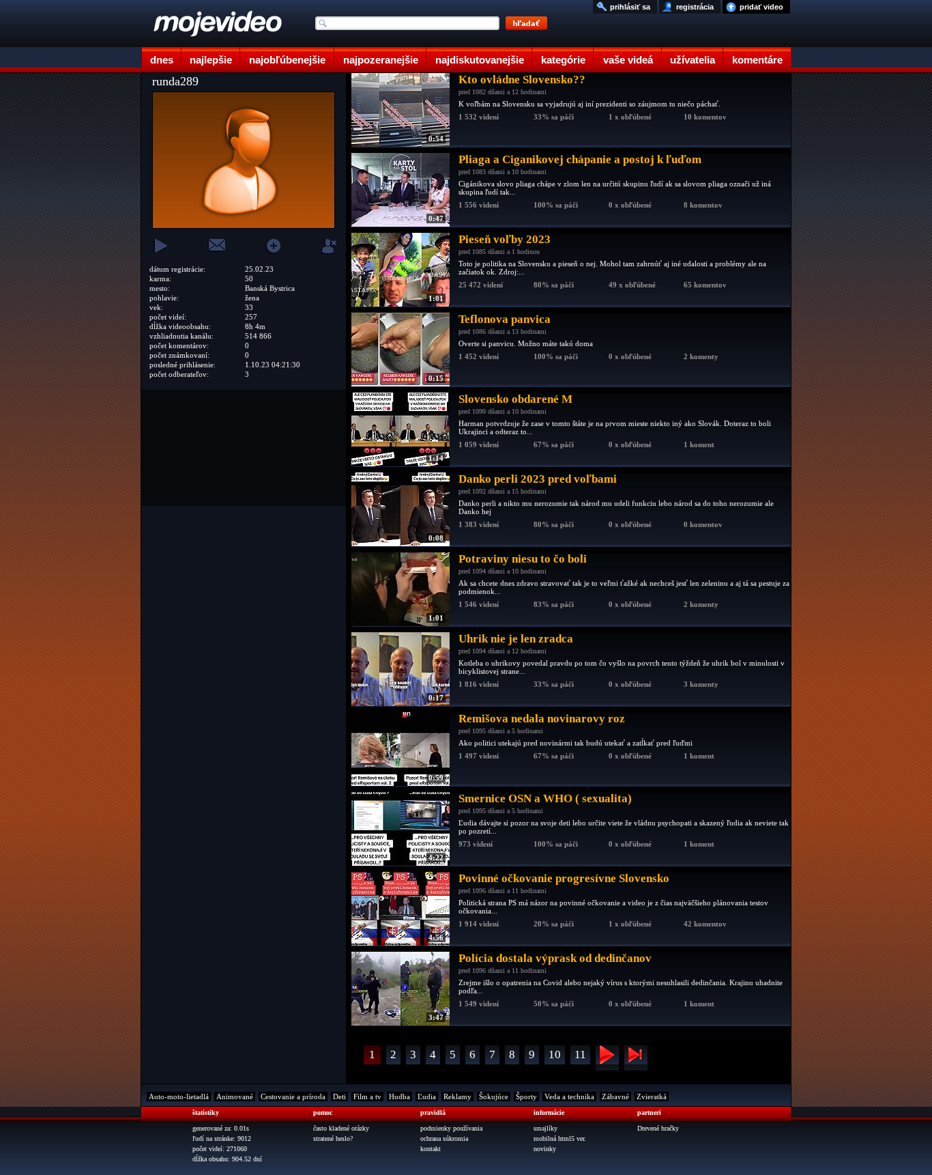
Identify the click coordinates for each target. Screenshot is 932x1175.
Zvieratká (652, 1096)
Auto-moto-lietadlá (179, 1096)
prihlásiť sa (630, 7)
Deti (339, 1096)
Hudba (399, 1096)
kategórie (563, 60)
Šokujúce (493, 1096)
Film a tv (367, 1096)
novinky (545, 1148)
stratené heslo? (333, 1138)
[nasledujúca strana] (607, 1058)
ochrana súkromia (444, 1138)
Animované (234, 1096)
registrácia (695, 7)
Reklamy (457, 1096)
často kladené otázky (341, 1128)
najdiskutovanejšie (479, 60)
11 (580, 1054)
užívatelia (692, 60)
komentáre (757, 60)
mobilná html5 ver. (560, 1138)
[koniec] (635, 1058)
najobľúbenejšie (287, 60)
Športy (526, 1096)
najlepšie (211, 60)
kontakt (430, 1148)
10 (555, 1054)
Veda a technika (569, 1096)
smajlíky (545, 1128)
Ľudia (427, 1096)
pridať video (761, 7)
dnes (161, 60)
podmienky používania (451, 1128)
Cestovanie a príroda (293, 1096)
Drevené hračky (658, 1128)
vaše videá (628, 60)
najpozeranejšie (380, 60)
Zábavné (615, 1096)
